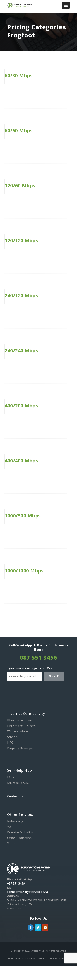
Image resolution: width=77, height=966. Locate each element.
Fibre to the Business (21, 726)
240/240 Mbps (21, 350)
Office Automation (19, 838)
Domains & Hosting (20, 832)
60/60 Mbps (18, 130)
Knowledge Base (18, 783)
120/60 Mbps (20, 185)
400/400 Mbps (21, 460)
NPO (10, 743)
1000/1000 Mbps (24, 570)
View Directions (15, 908)
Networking (15, 821)
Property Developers (21, 748)
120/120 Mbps (21, 240)
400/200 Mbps (21, 405)
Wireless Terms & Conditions (53, 958)
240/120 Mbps (21, 295)
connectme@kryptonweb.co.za (27, 892)
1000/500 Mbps (23, 515)
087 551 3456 (16, 883)
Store (11, 843)
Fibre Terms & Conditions (22, 958)
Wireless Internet (18, 731)
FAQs (10, 777)
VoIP (10, 827)
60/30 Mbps (18, 75)
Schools (12, 737)
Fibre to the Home (19, 720)
